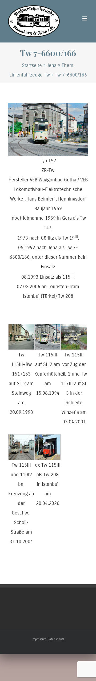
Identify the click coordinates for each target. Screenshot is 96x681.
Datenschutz (55, 639)
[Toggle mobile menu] (85, 18)
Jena (52, 65)
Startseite (32, 65)
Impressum (39, 639)
